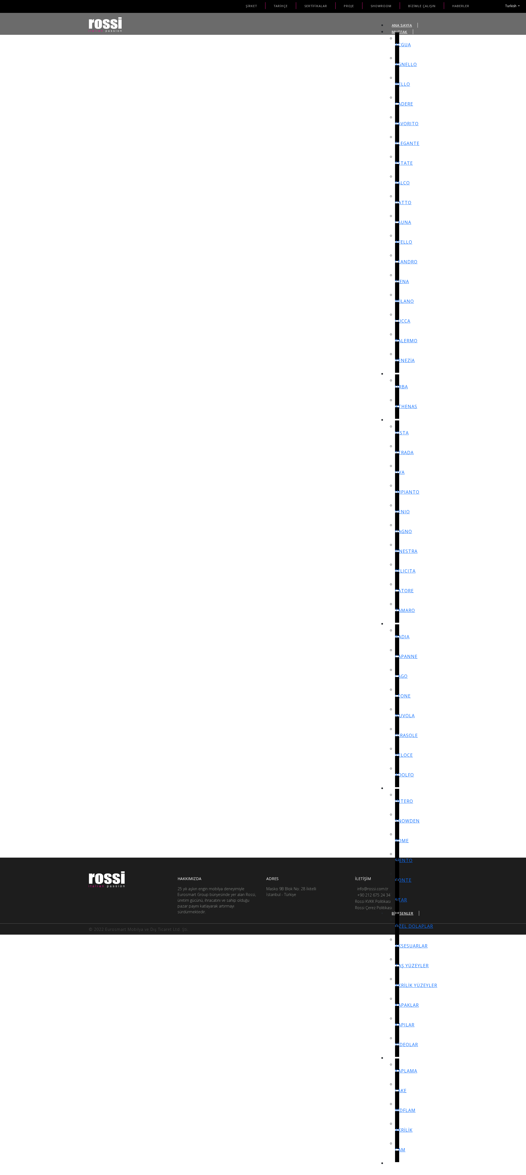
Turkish (511, 6)
